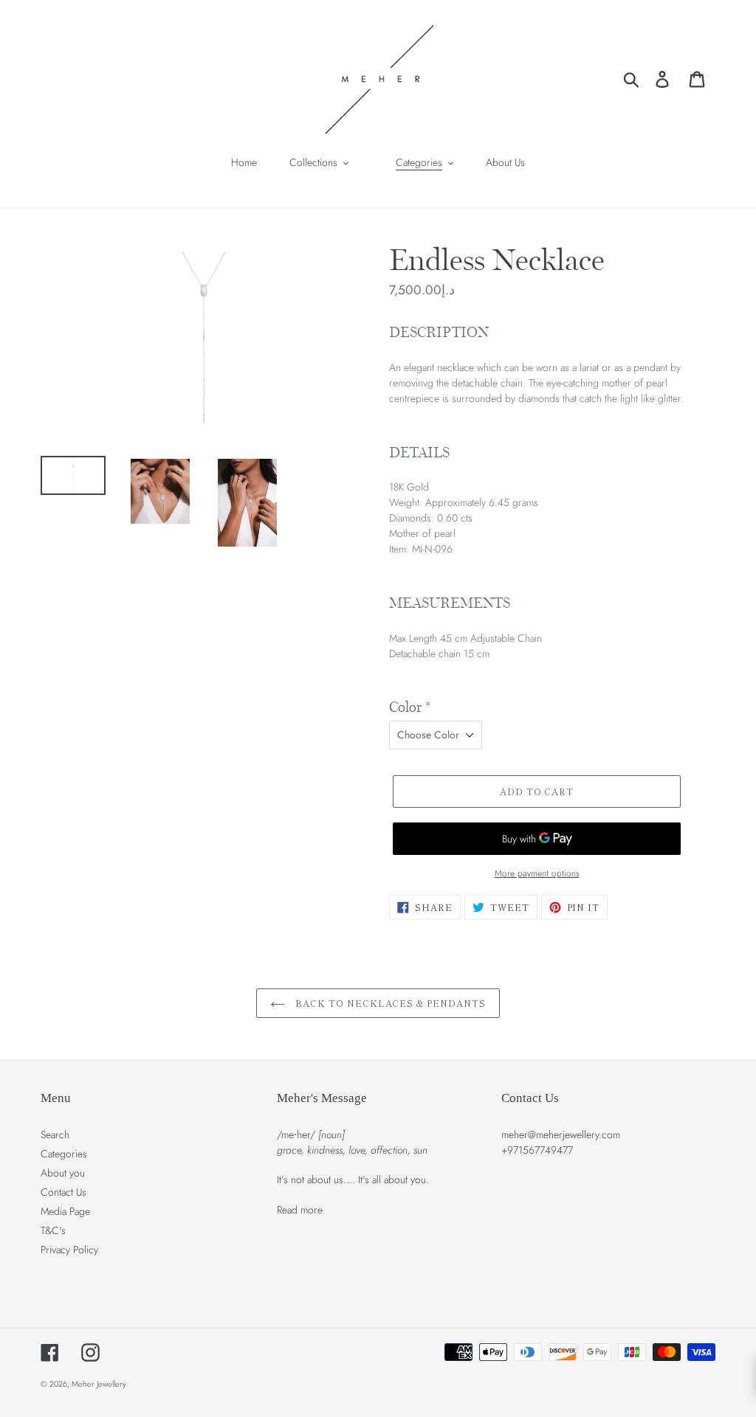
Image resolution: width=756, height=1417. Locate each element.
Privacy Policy (69, 1249)
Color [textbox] (409, 707)
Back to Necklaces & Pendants (389, 1003)
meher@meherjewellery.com (560, 1134)
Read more (300, 1209)
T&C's (53, 1230)
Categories (64, 1153)
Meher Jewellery (99, 1384)
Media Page (65, 1211)
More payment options (537, 873)
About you (63, 1172)
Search (55, 1134)
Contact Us (63, 1192)
